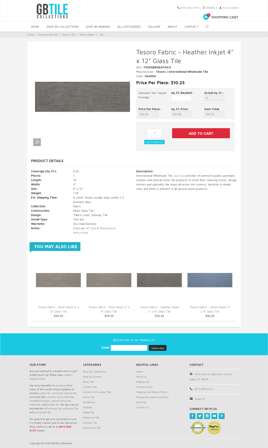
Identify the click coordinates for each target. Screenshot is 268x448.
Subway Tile (90, 422)
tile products (59, 385)
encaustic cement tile (64, 393)
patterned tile (70, 408)
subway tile (54, 408)
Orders (210, 7)
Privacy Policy (144, 386)
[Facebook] (192, 416)
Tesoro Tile (68, 34)
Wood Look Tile (92, 427)
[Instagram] (207, 416)
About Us (141, 376)
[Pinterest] (222, 416)
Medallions (89, 402)
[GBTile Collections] (62, 11)
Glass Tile (88, 381)
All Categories (129, 26)
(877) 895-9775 (189, 7)
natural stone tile (61, 400)
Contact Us (142, 407)
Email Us (200, 398)
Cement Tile (90, 386)
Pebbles (87, 407)
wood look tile (43, 412)
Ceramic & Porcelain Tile (97, 391)
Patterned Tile (91, 417)
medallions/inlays (40, 400)
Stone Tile (88, 397)
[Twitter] (200, 416)
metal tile (35, 404)
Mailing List (142, 381)
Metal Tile (88, 412)
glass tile (45, 393)
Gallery (154, 26)
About (172, 26)
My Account (230, 7)
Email (106, 347)
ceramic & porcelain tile (60, 396)
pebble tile (53, 404)
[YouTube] (214, 416)
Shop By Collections (62, 26)
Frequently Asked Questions (152, 397)
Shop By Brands (98, 26)
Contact (191, 26)
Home (35, 26)
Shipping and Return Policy (151, 391)
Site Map (141, 402)
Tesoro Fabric (87, 34)
